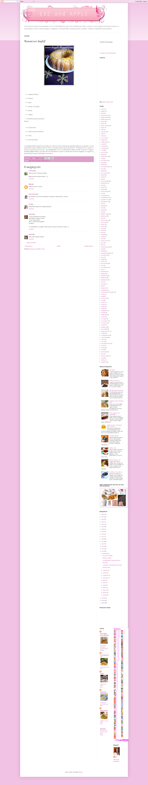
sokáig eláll (104, 314)
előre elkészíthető (105, 166)
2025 (102, 517)
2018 (102, 534)
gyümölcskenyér (105, 197)
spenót (102, 325)
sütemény (47, 160)
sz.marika (31, 171)
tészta (102, 345)
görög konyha (104, 191)
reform (103, 294)
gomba (103, 189)
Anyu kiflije (112, 370)
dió (102, 158)
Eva (116, 757)
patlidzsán (103, 277)
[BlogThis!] (47, 158)
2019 (102, 531)
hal (102, 203)
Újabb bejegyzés (29, 246)
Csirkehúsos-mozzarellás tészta (104, 703)
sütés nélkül (104, 329)
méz (102, 257)
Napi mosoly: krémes (103, 684)
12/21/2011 (31, 178)
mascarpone (104, 255)
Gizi (30, 204)
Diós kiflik (105, 562)
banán (102, 121)
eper (102, 169)
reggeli (102, 296)
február (105, 592)
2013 (102, 546)
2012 (102, 549)
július (104, 580)
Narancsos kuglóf (107, 558)
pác (102, 269)
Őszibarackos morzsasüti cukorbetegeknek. (104, 647)
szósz (102, 341)
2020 (102, 529)
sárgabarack (104, 310)
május (104, 585)
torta (102, 349)
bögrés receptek (32, 160)
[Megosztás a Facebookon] (51, 158)
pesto (102, 282)
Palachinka (103, 729)
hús (102, 208)
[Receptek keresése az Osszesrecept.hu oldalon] (106, 102)
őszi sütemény (104, 267)
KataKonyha (103, 692)
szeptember (106, 575)
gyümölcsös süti (105, 199)
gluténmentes (104, 183)
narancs (103, 261)
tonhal (102, 347)
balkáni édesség (105, 119)
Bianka (30, 234)
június (104, 582)
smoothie (103, 312)
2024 (102, 519)
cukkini (103, 140)
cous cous (103, 138)
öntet (102, 265)
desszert (103, 152)
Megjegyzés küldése (31, 242)
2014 (102, 544)
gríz (102, 193)
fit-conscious (104, 173)
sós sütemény (104, 321)
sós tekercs (103, 323)
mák (102, 249)
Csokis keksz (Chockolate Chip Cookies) (112, 565)
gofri (102, 185)
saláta (102, 308)
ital (102, 212)
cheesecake (103, 131)
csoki (102, 150)
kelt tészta (103, 222)
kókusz (102, 226)
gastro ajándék (104, 181)
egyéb (102, 162)
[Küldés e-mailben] (45, 158)
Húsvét (103, 210)
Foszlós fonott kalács (108, 555)
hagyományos (104, 201)
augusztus (105, 577)
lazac (102, 238)
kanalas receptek (105, 214)
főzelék (102, 177)
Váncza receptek (105, 356)
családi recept (104, 142)
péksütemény (104, 280)
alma (102, 113)
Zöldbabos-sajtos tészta (104, 721)
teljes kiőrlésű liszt (105, 343)
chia (102, 134)
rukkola (103, 306)
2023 (102, 522)
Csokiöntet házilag (113, 436)
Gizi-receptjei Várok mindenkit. (104, 634)
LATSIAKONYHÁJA (104, 656)
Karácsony (38, 160)
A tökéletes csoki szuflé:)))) (115, 472)
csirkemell (103, 148)
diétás (102, 154)
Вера (30, 184)
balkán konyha (104, 117)
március (105, 590)
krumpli (103, 234)
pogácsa (103, 288)
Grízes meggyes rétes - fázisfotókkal (114, 413)
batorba (31, 214)
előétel (102, 164)
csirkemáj (103, 146)
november (105, 570)
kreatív (102, 230)
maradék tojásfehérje (106, 253)
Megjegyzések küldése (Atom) (38, 249)
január (104, 595)
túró (102, 354)
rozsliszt (103, 304)
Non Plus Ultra (106, 567)
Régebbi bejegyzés (89, 246)
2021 (102, 526)
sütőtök (103, 333)
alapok (102, 111)
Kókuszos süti (112, 448)
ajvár (102, 109)
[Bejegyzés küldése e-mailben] (42, 158)
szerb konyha (104, 337)
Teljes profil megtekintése (116, 760)
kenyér (102, 224)
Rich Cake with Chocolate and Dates (103, 732)
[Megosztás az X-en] (49, 158)
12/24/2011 (31, 229)
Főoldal (58, 246)
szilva (102, 339)
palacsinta (103, 271)
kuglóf (43, 160)
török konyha (104, 352)
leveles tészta (104, 240)
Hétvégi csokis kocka (114, 380)
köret (102, 228)
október (105, 573)
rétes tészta (104, 298)
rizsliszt (103, 302)
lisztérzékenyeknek (105, 247)
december (105, 553)
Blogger (81, 772)
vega (102, 358)
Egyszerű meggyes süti (114, 460)
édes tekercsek (104, 160)
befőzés (103, 123)
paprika (103, 273)
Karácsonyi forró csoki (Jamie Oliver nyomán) (114, 425)
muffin (102, 259)
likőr (102, 245)
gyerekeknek (104, 195)
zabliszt (103, 360)
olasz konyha (104, 263)
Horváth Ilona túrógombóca (116, 390)
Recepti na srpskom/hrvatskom (108, 53)
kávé (102, 218)
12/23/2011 (31, 209)
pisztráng (103, 284)
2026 (102, 514)
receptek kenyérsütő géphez (107, 292)
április (104, 587)
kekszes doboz (104, 220)
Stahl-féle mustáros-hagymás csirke (116, 401)
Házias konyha (104, 710)
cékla (102, 129)
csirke (102, 144)
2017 (102, 536)
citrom (102, 136)
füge (102, 179)
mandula (103, 251)
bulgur (102, 127)
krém (102, 232)
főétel (102, 175)
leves (102, 243)
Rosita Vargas (32, 194)
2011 (102, 551)
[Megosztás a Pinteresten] (53, 158)
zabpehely (103, 362)
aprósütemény (104, 115)
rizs (102, 300)
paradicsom (104, 275)
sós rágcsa (103, 319)
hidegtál (103, 206)
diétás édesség (104, 156)
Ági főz (102, 673)
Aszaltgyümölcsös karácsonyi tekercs (111, 560)
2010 (102, 598)
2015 (102, 541)
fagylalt (103, 171)
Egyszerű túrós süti (104, 667)
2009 (102, 600)
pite (102, 286)
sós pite (103, 317)
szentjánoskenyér (105, 335)
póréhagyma (104, 290)
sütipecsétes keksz (105, 331)
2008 (102, 603)
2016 (102, 539)
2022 (102, 524)
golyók (102, 187)
